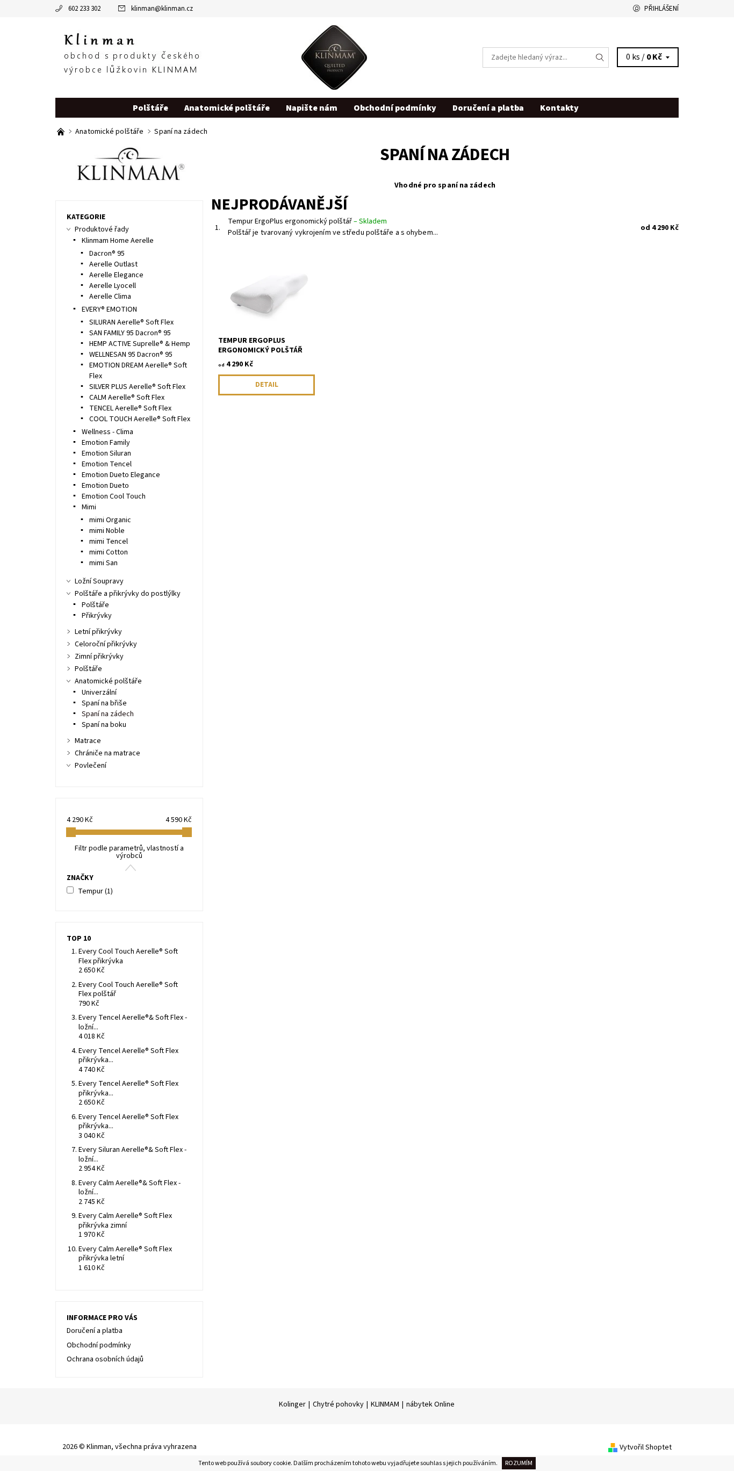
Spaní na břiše (104, 703)
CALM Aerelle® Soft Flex (126, 397)
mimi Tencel (108, 541)
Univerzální (99, 692)
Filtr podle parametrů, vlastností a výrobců (129, 852)
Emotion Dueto (105, 485)
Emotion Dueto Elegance (121, 475)
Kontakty (559, 108)
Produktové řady (102, 229)
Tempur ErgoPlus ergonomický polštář (307, 221)
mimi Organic (110, 520)
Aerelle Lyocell (112, 285)
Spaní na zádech (108, 714)
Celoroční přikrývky (106, 644)
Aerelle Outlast (113, 264)
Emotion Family (106, 442)
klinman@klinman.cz (162, 8)
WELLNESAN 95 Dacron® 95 (130, 354)
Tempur (95, 891)
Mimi (89, 507)
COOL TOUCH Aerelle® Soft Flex (139, 419)
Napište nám (311, 108)
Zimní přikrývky (99, 656)
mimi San (103, 563)
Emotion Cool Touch (114, 496)
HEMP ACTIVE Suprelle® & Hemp (139, 343)
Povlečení (90, 765)
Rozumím (518, 1463)
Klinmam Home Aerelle (118, 240)
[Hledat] (600, 57)
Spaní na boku (104, 724)
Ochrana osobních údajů (105, 1359)
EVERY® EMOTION (109, 309)
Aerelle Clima (110, 296)
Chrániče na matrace (107, 753)
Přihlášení (661, 8)
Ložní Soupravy (99, 581)
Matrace (88, 741)
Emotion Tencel (107, 464)
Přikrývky (97, 615)
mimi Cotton (108, 552)
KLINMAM (385, 1404)
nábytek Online (430, 1404)
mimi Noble (107, 530)
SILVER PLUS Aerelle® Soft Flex (137, 386)
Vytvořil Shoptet (646, 1447)
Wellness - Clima (107, 432)
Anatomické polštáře (227, 108)
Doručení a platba (488, 108)
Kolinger (292, 1404)
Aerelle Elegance (116, 275)
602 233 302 (84, 8)
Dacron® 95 (107, 253)
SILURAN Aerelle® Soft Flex (131, 322)
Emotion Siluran (106, 453)
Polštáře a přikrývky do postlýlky (128, 593)
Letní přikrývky (98, 631)
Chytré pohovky (338, 1404)
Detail (266, 385)
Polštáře (150, 108)
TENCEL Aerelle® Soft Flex (130, 408)
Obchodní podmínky (395, 108)
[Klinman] (211, 57)
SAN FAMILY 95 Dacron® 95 (130, 333)
